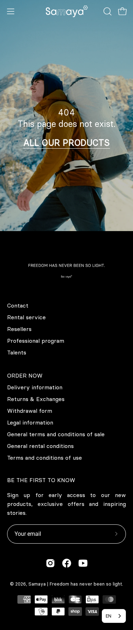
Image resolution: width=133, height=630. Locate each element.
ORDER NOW (25, 375)
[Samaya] (66, 11)
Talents (16, 352)
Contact (17, 305)
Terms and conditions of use (44, 457)
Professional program (35, 340)
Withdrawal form (29, 410)
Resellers (19, 328)
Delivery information (34, 387)
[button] (107, 11)
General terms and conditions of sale (56, 434)
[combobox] (114, 616)
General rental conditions (40, 445)
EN (108, 616)
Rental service (26, 317)
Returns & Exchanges (36, 398)
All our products (66, 142)
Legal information (30, 422)
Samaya (37, 584)
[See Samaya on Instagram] (50, 563)
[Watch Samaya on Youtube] (83, 563)
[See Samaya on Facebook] (66, 563)
